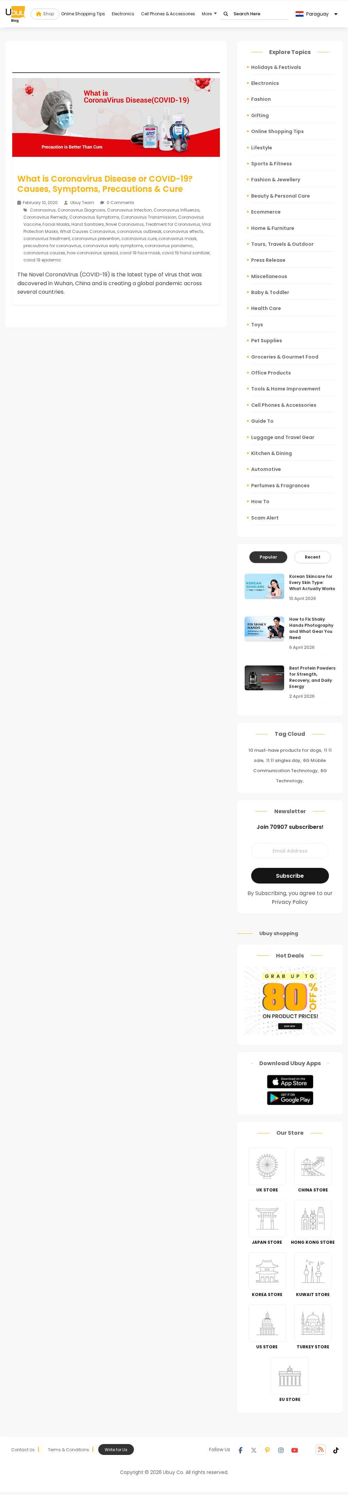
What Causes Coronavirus (87, 231)
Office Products (271, 372)
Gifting (260, 115)
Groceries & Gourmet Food (284, 356)
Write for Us (116, 1450)
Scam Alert (265, 517)
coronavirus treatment (46, 238)
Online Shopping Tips (83, 14)
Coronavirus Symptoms (94, 217)
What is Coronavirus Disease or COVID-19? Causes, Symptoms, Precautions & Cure (105, 184)
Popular (268, 557)
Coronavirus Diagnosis (81, 210)
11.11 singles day (283, 760)
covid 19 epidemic (42, 260)
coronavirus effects (183, 231)
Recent (312, 557)
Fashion (261, 99)
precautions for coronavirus (52, 246)
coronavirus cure (139, 238)
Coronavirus (43, 210)
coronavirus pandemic (169, 246)
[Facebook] (240, 1449)
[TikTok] (336, 1449)
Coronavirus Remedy (45, 217)
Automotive (266, 469)
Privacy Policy (290, 902)
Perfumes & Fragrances (280, 485)
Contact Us (23, 1450)
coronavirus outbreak (139, 231)
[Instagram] (281, 1449)
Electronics (123, 14)
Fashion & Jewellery (275, 179)
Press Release (268, 260)
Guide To (262, 421)
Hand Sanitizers (87, 224)
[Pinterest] (267, 1449)
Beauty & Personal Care (280, 196)
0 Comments (120, 202)
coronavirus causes (44, 253)
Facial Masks (56, 224)
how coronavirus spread (92, 253)
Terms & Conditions (68, 1450)
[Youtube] (294, 1449)
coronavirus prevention (96, 238)
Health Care (266, 308)
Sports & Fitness (271, 163)
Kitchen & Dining (271, 453)
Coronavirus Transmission (148, 217)
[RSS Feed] (321, 1449)
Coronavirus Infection (129, 210)
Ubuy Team (82, 202)
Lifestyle (261, 147)
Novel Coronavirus (125, 224)
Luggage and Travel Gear (282, 437)
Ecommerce (266, 211)
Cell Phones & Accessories (168, 14)
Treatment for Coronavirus (172, 224)
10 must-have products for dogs (284, 750)
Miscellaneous (269, 276)
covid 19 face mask (140, 253)
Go (226, 14)
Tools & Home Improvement (285, 388)
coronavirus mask (177, 238)
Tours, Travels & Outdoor (282, 244)
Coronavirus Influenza (176, 210)
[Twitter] (253, 1449)
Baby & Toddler (270, 292)
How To (260, 501)
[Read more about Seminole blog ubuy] (15, 14)
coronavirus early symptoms (113, 246)
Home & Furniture (272, 228)
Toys (257, 324)
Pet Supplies (266, 340)
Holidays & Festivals (276, 67)
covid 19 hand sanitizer (186, 253)
